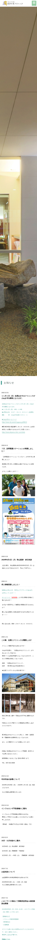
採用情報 (14, 597)
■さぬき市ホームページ (9, 419)
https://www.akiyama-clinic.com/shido (13, 432)
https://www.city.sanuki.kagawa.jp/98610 (14, 422)
